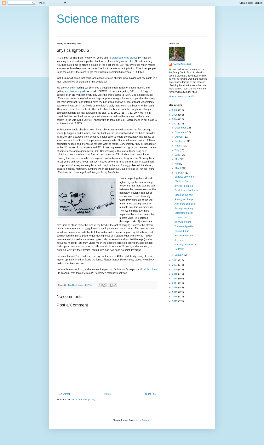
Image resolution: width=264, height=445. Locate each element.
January (179, 255)
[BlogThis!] (104, 285)
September (181, 141)
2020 (175, 269)
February (180, 173)
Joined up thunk (183, 222)
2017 (175, 283)
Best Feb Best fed (184, 235)
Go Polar (179, 249)
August (179, 145)
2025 (175, 114)
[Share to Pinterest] (115, 285)
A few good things (184, 199)
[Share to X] (107, 285)
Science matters (98, 18)
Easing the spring (184, 208)
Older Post (150, 394)
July (177, 150)
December (181, 127)
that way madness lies (186, 244)
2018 (175, 278)
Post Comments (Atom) (83, 399)
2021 (175, 265)
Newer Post (64, 394)
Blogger (146, 420)
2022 (175, 260)
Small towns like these (186, 190)
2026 (175, 110)
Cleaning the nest (184, 195)
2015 (175, 292)
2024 (175, 119)
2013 (175, 301)
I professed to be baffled (123, 57)
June (178, 154)
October (179, 136)
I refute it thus (149, 269)
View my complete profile (182, 96)
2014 (175, 296)
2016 (175, 287)
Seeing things (182, 231)
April (177, 164)
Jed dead (179, 240)
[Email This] (100, 285)
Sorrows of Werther (185, 176)
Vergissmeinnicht (183, 213)
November (181, 132)
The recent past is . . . (186, 226)
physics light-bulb (184, 186)
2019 (175, 274)
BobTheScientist (182, 64)
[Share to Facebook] (111, 285)
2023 (175, 123)
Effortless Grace (183, 181)
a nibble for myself (75, 91)
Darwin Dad (181, 217)
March (178, 168)
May (177, 159)
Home (107, 394)
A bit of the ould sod (185, 204)
